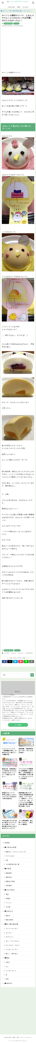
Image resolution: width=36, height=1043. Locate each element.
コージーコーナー (12, 928)
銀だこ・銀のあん (12, 953)
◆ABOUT (8, 983)
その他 (8, 907)
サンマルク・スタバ (12, 945)
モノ (7, 966)
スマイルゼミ (10, 856)
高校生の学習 (10, 881)
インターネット (11, 970)
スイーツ (13, 653)
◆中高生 (7, 868)
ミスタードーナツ (12, 949)
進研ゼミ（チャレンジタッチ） (16, 852)
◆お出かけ (8, 911)
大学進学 (9, 885)
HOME (7, 843)
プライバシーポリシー (26, 1037)
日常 (7, 979)
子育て (8, 962)
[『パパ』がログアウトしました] (18, 3)
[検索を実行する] (32, 675)
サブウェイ (9, 937)
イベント (9, 902)
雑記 (18, 1037)
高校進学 (9, 873)
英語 (7, 894)
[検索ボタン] (33, 3)
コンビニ (16, 23)
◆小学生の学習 (10, 847)
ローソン (20, 653)
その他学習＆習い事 (12, 864)
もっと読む (18, 724)
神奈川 (8, 915)
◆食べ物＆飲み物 (11, 924)
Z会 (7, 860)
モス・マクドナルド (12, 941)
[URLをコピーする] (31, 661)
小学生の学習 (7, 1037)
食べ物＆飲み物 (8, 23)
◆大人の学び (9, 890)
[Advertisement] (18, 47)
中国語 (8, 898)
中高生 (14, 1037)
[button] (4, 661)
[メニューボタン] (3, 3)
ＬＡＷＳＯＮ (29, 653)
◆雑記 (7, 958)
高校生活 (9, 877)
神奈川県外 (9, 920)
